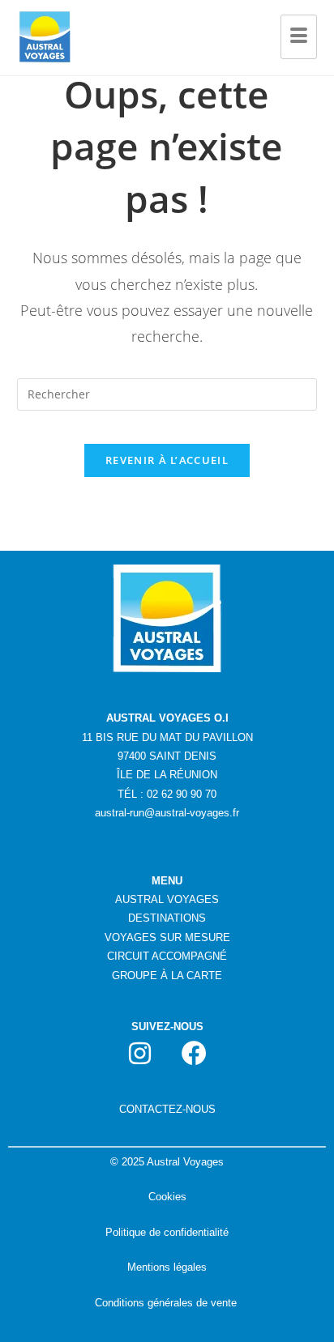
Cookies (167, 1197)
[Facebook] (194, 1053)
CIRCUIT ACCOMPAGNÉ (167, 956)
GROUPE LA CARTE (167, 975)
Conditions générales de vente (166, 1303)
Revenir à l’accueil (167, 460)
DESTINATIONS (167, 918)
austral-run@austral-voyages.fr (167, 813)
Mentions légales (167, 1267)
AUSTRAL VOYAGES (167, 899)
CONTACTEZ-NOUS (167, 1109)
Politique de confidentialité (167, 1232)
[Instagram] (140, 1053)
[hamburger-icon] (298, 37)
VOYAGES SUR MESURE (167, 937)
